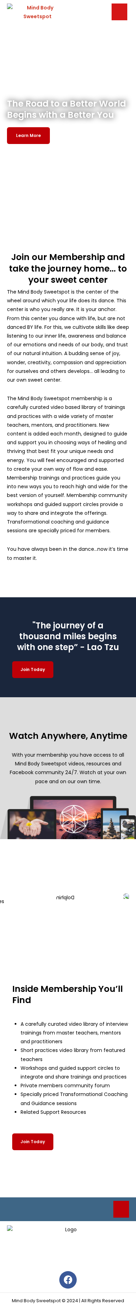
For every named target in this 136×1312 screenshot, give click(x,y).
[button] (119, 11)
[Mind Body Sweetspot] (37, 11)
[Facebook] (68, 1280)
